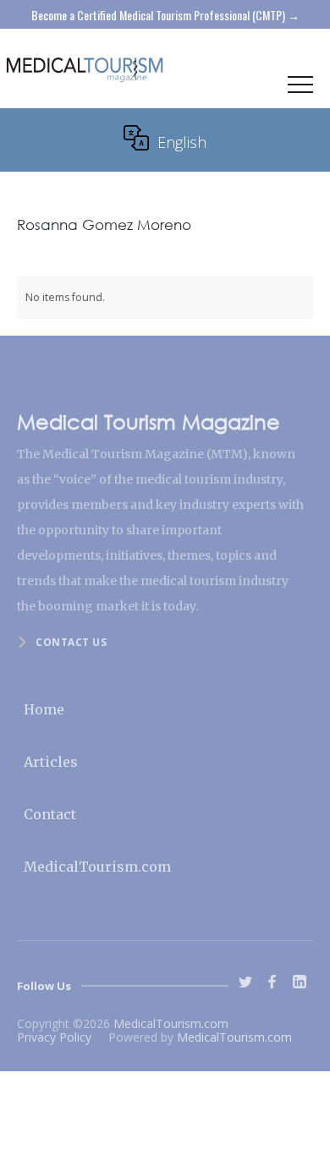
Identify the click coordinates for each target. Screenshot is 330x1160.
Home (44, 709)
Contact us (71, 642)
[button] (300, 88)
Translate (282, 163)
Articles (51, 761)
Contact (50, 814)
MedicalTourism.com (97, 866)
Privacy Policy (54, 1037)
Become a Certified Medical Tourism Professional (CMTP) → (165, 15)
